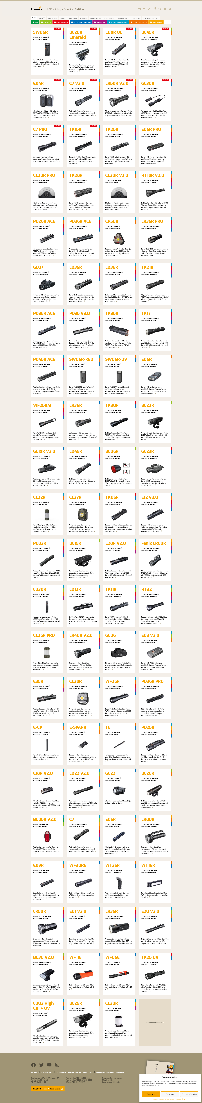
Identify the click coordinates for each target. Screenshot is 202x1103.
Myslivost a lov (62, 22)
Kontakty (120, 1072)
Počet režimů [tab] (95, 18)
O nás (91, 1072)
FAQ (85, 1072)
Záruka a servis (74, 1072)
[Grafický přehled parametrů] (149, 9)
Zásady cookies (158, 1099)
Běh (36, 22)
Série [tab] (41, 18)
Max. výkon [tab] (52, 18)
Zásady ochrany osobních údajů (175, 1099)
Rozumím (151, 1094)
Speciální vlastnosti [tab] (150, 18)
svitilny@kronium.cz (114, 1078)
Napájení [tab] (83, 18)
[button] (159, 8)
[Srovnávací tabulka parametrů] (144, 9)
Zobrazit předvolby (189, 1094)
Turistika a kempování (119, 22)
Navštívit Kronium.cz (46, 1089)
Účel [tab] (34, 18)
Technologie (60, 1072)
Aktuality (35, 1072)
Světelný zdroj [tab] (122, 18)
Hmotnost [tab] (136, 18)
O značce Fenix (47, 1072)
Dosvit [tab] (62, 18)
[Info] (165, 8)
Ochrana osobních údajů (111, 1082)
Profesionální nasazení (82, 22)
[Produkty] (139, 9)
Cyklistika (47, 22)
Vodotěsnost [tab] (109, 18)
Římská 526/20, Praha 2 (39, 1080)
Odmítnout (170, 1094)
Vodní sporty (157, 22)
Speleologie (100, 22)
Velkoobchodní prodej (105, 1072)
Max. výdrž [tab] (73, 18)
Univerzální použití (140, 22)
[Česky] (170, 8)
